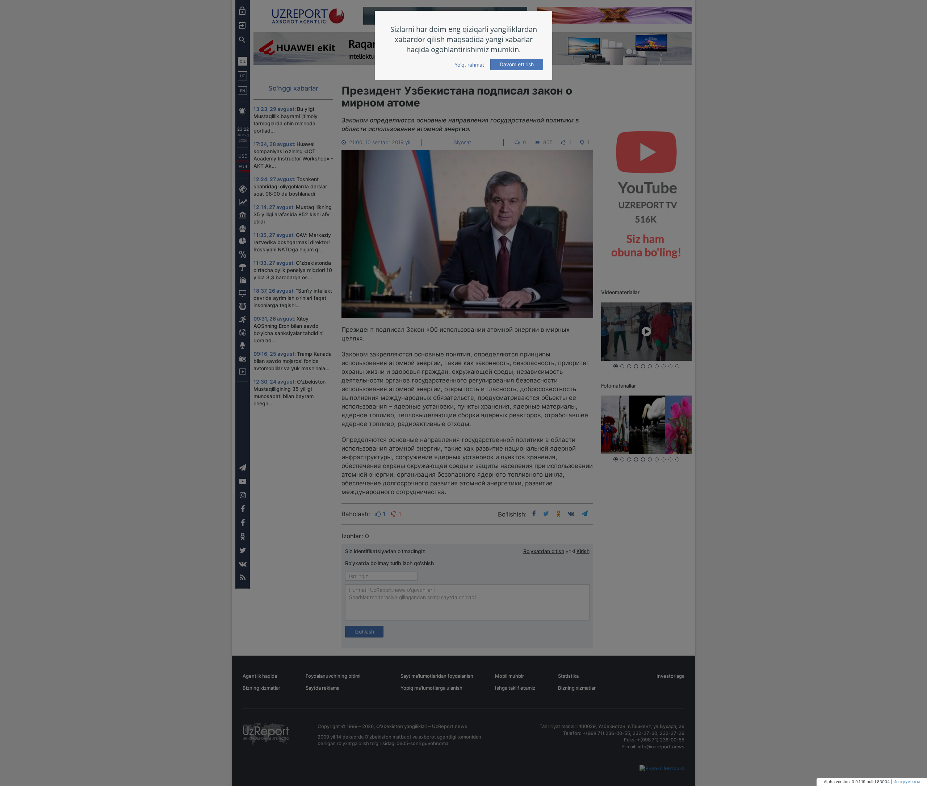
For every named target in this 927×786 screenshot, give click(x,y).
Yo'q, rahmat (469, 65)
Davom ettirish (517, 64)
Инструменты (906, 781)
